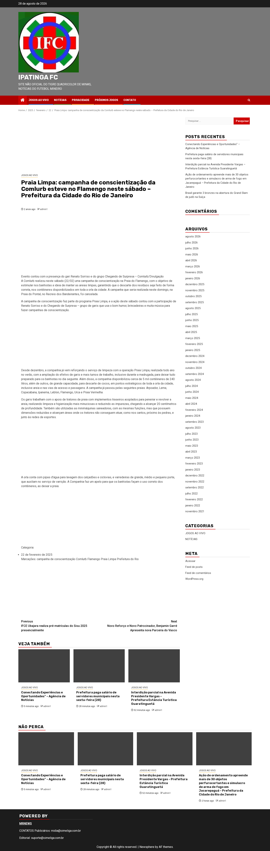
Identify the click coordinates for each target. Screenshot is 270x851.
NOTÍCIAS (60, 100)
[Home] (23, 100)
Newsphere (146, 847)
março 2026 (192, 266)
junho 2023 (192, 439)
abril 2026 (191, 260)
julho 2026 (191, 242)
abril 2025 (191, 332)
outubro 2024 (193, 368)
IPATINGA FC (38, 77)
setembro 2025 (194, 302)
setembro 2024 (194, 374)
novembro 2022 (194, 481)
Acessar (190, 561)
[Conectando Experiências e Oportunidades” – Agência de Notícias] (44, 665)
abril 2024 (191, 404)
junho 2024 (192, 392)
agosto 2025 (193, 308)
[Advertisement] (99, 143)
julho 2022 (191, 493)
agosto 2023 (193, 428)
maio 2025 (191, 326)
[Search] (249, 100)
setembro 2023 (194, 421)
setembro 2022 (194, 487)
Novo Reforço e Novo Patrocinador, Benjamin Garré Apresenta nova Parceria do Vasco (142, 626)
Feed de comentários (198, 573)
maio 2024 (191, 398)
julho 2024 (191, 386)
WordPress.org (194, 579)
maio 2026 (191, 254)
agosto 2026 (193, 236)
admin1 (44, 209)
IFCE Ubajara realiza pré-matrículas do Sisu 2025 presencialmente (54, 626)
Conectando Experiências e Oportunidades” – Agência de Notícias (43, 696)
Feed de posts (194, 567)
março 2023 (192, 457)
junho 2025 (192, 320)
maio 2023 (191, 445)
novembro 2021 (194, 511)
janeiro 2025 (192, 350)
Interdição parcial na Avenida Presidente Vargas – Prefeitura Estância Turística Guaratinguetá (154, 698)
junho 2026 (192, 248)
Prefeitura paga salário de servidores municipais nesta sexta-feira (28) (98, 696)
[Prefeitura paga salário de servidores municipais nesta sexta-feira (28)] (99, 665)
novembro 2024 (194, 362)
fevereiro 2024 (194, 410)
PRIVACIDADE (80, 100)
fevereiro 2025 (194, 344)
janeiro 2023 (192, 469)
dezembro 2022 (194, 475)
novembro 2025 (194, 290)
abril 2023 (191, 451)
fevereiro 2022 (194, 499)
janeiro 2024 (192, 416)
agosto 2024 (193, 380)
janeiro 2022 (192, 505)
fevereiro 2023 (194, 463)
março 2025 (192, 338)
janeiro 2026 (192, 278)
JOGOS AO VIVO (39, 100)
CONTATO (129, 100)
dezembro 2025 (194, 284)
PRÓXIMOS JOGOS (106, 100)
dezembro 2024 (194, 356)
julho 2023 (191, 433)
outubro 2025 (193, 296)
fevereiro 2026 (194, 272)
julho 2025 (191, 314)
